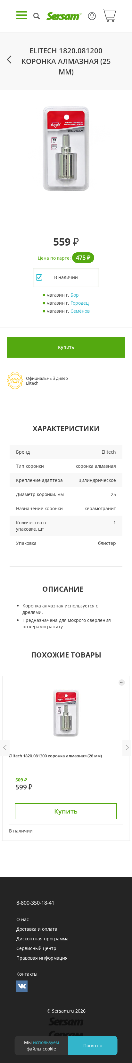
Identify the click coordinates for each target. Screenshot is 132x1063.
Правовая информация (42, 958)
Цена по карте (54, 258)
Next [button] (127, 748)
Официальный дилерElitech (47, 380)
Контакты (26, 974)
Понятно (92, 1045)
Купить (66, 347)
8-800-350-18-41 (35, 902)
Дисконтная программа (42, 939)
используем (46, 1042)
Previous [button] (5, 748)
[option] (66, 149)
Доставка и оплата (36, 929)
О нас (22, 919)
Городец (79, 303)
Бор (74, 295)
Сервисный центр (36, 948)
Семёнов (80, 311)
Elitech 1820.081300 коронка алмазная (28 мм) (55, 756)
